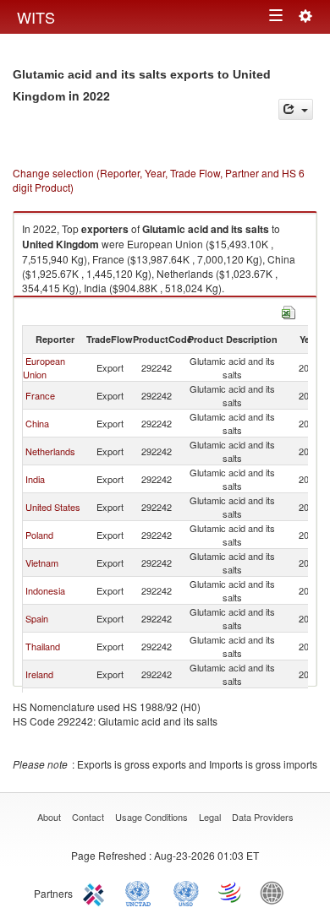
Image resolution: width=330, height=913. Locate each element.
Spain (36, 618)
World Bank (276, 892)
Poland (39, 534)
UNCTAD (141, 892)
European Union (44, 367)
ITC (96, 892)
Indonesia (45, 590)
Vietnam (41, 562)
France (40, 395)
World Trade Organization (231, 892)
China (37, 423)
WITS (36, 17)
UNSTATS (186, 892)
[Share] (295, 109)
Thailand (42, 646)
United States (52, 507)
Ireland (39, 674)
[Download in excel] (288, 310)
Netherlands (50, 451)
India (35, 479)
